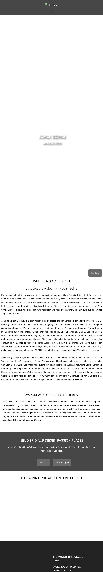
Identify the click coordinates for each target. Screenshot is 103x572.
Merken (95, 273)
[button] (51, 11)
